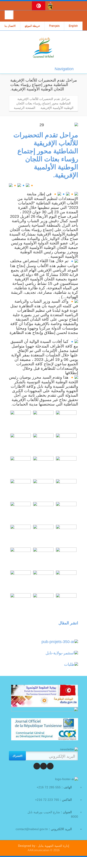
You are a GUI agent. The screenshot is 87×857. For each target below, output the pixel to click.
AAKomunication (38, 850)
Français (54, 26)
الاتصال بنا (10, 26)
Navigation (64, 69)
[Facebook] (50, 766)
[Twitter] (43, 766)
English (73, 26)
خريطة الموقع (32, 26)
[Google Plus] (36, 766)
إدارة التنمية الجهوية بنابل (53, 845)
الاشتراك (17, 756)
